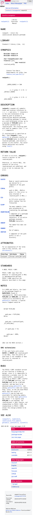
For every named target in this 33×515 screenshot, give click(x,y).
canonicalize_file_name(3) (11, 421)
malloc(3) (5, 137)
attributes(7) (7, 250)
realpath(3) (5, 21)
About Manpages (16, 3)
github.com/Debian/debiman (13, 510)
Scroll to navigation (8, 15)
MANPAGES (8, 0)
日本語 (14, 474)
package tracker (17, 434)
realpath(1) (6, 419)
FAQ (25, 3)
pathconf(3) (6, 300)
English (14, 465)
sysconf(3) (24, 422)
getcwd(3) (5, 422)
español (14, 468)
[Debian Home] (2, 3)
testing (14, 452)
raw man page (16, 437)
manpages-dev (16, 10)
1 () (15, 484)
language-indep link (18, 432)
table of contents (18, 442)
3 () (15, 487)
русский (14, 476)
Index (7, 3)
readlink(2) (16, 419)
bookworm (9, 10)
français (14, 471)
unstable (14, 455)
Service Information (12, 8)
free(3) (9, 146)
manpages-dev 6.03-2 (20, 496)
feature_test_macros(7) (15, 74)
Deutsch (14, 463)
